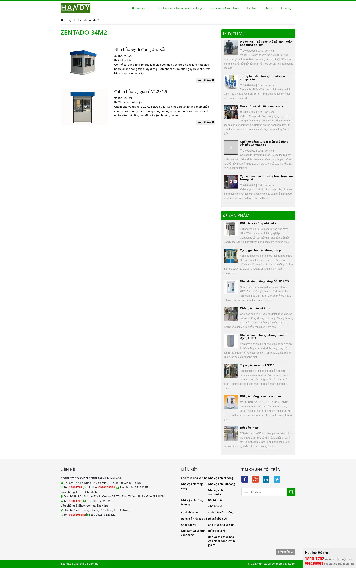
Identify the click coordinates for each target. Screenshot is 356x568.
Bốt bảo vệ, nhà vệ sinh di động (179, 8)
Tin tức (251, 8)
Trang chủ (142, 8)
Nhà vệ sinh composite (215, 492)
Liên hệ (286, 8)
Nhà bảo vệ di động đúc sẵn (140, 49)
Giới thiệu (80, 563)
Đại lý (269, 8)
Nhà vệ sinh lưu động (221, 484)
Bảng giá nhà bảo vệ (194, 518)
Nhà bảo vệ (215, 506)
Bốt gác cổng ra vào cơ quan (260, 396)
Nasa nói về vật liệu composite (261, 106)
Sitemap (66, 563)
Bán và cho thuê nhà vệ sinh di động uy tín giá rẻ (221, 541)
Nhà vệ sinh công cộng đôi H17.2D (264, 281)
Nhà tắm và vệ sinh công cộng (193, 533)
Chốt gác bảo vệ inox (255, 308)
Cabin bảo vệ (189, 512)
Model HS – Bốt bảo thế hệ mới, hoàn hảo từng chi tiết (266, 43)
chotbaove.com (285, 563)
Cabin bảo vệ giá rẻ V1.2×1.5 (140, 91)
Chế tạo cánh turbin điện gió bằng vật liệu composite (264, 143)
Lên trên (284, 552)
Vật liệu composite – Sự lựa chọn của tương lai (266, 177)
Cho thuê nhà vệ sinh (194, 478)
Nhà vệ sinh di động (220, 478)
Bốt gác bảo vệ (217, 518)
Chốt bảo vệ (188, 525)
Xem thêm (204, 80)
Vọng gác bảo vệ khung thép (260, 250)
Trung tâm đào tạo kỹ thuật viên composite (262, 77)
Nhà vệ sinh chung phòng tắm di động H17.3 (263, 336)
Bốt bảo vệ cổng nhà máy (258, 223)
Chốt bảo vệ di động (220, 512)
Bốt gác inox (249, 427)
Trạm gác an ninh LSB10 (257, 365)
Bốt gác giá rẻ (216, 531)
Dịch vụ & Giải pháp (224, 8)
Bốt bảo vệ (215, 500)
